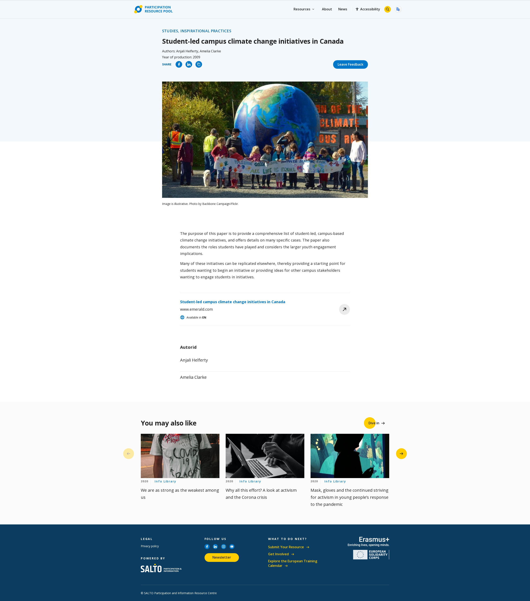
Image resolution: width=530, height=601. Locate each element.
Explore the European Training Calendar (292, 563)
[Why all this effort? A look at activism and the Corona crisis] (265, 456)
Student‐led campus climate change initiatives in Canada (232, 301)
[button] (401, 453)
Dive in (374, 423)
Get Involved (278, 554)
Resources (302, 9)
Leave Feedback (350, 64)
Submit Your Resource (286, 547)
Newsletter (221, 557)
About (327, 9)
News (342, 9)
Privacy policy (150, 546)
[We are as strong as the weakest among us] (180, 456)
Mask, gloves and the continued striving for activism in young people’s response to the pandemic (349, 497)
